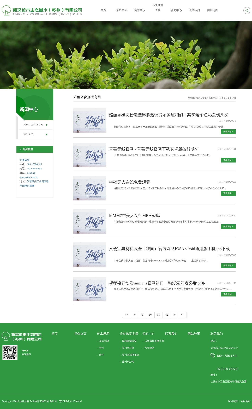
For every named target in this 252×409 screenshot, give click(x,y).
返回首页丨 (234, 401)
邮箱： (214, 341)
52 (167, 314)
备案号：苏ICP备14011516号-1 (66, 401)
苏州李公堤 (128, 348)
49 (142, 314)
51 (158, 314)
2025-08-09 (231, 149)
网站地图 (194, 333)
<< (126, 314)
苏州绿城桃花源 (130, 355)
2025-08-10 (231, 121)
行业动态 (28, 134)
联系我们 (171, 333)
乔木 (101, 348)
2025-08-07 (231, 215)
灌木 (101, 355)
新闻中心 (213, 98)
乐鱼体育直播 (129, 333)
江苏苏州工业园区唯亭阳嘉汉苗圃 (229, 381)
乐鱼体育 (24, 160)
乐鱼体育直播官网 (33, 125)
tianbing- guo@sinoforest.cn (224, 348)
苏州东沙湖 (128, 361)
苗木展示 (103, 333)
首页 (204, 98)
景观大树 (104, 341)
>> (182, 314)
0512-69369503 (34, 168)
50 (150, 314)
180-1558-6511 (35, 164)
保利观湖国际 (129, 341)
